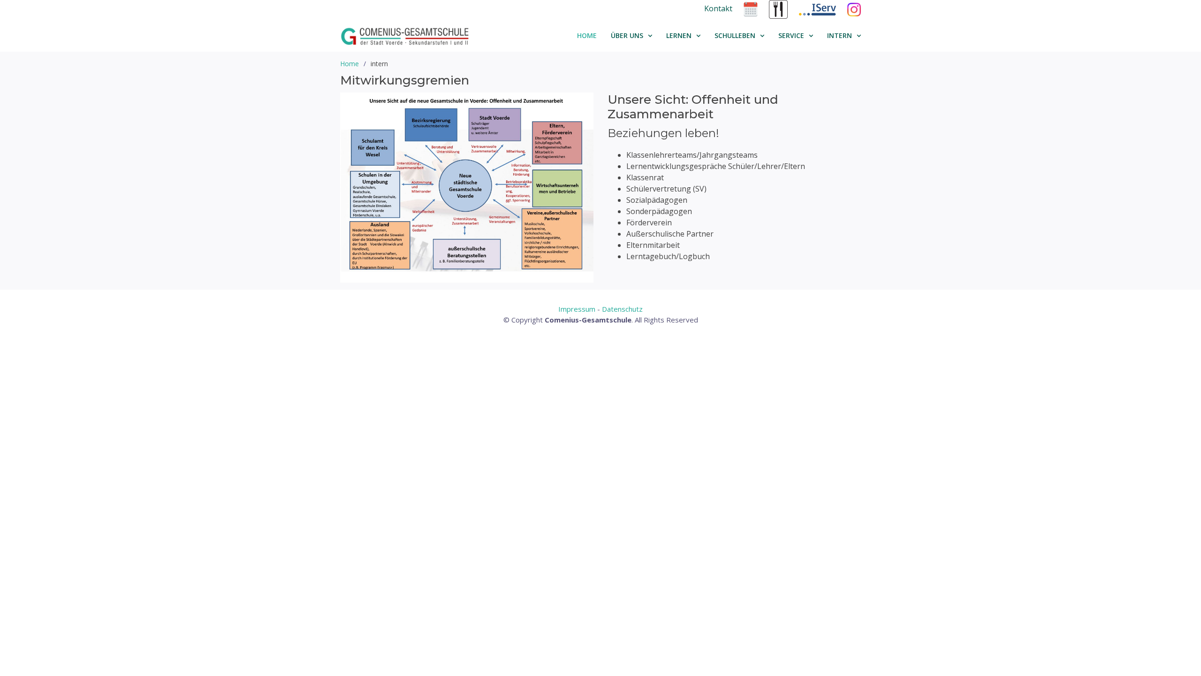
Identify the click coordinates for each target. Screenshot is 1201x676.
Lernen (679, 35)
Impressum (576, 309)
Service (791, 35)
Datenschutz (622, 309)
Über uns (627, 35)
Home (587, 35)
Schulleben (735, 35)
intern (839, 35)
